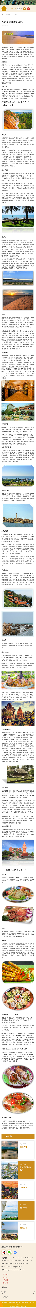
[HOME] (2, 14)
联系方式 (5, 1283)
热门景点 (5, 1277)
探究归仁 (23, 1228)
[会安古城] (10, 1190)
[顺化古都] (10, 1150)
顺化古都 (23, 1147)
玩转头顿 (23, 1207)
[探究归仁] (10, 1230)
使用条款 (23, 1306)
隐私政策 (18, 1306)
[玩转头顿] (10, 1210)
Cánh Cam (31, 1302)
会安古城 (23, 1187)
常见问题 (5, 1280)
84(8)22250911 (10, 1263)
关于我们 (5, 1274)
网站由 (27, 1302)
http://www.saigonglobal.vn (15, 1270)
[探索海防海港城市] (10, 1170)
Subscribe (32, 1292)
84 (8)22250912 (23, 1263)
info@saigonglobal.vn (14, 1267)
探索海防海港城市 (25, 1168)
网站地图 (12, 1306)
